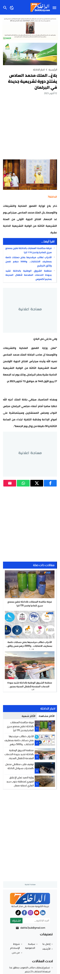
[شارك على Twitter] (36, 483)
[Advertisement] (30, 127)
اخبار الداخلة (38, 69)
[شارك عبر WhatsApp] (23, 483)
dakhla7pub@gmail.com (32, 927)
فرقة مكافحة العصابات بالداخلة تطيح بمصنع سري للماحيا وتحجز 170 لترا (29, 250)
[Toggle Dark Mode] (12, 7)
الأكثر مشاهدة (46, 716)
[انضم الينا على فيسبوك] (24, 912)
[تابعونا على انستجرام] (30, 912)
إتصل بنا (46, 944)
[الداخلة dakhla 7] (30, 898)
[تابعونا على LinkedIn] (43, 912)
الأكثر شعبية (28, 716)
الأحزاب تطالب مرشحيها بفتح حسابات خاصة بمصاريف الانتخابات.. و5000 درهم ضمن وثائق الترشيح (29, 261)
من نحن (16, 952)
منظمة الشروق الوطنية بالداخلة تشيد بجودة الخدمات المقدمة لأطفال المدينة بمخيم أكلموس (29, 275)
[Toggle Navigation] (55, 7)
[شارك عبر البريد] (9, 483)
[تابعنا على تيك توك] (18, 912)
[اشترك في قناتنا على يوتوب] (36, 912)
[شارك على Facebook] (50, 483)
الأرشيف (46, 948)
